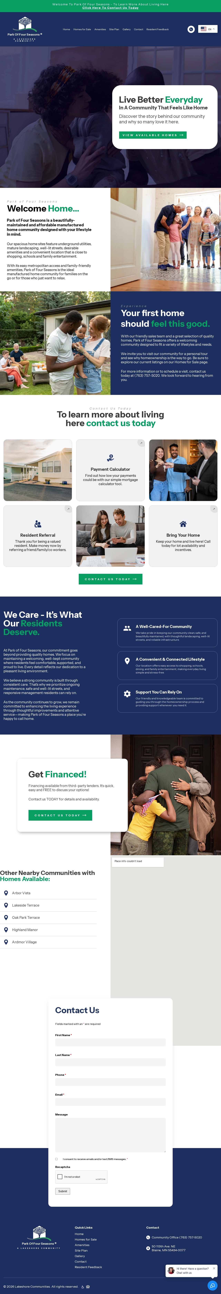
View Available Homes (150, 135)
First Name (63, 1035)
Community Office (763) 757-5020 (177, 1237)
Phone (60, 1074)
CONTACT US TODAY (108, 579)
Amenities (100, 29)
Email (59, 1094)
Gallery (127, 29)
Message (61, 1114)
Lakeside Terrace (25, 905)
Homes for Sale (82, 29)
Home (66, 29)
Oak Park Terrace (26, 918)
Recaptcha (62, 1167)
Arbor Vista (21, 893)
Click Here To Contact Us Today (110, 7)
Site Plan (114, 29)
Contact (138, 29)
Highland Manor (25, 930)
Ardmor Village (24, 942)
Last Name (63, 1055)
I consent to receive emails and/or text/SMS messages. (95, 1159)
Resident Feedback (158, 29)
